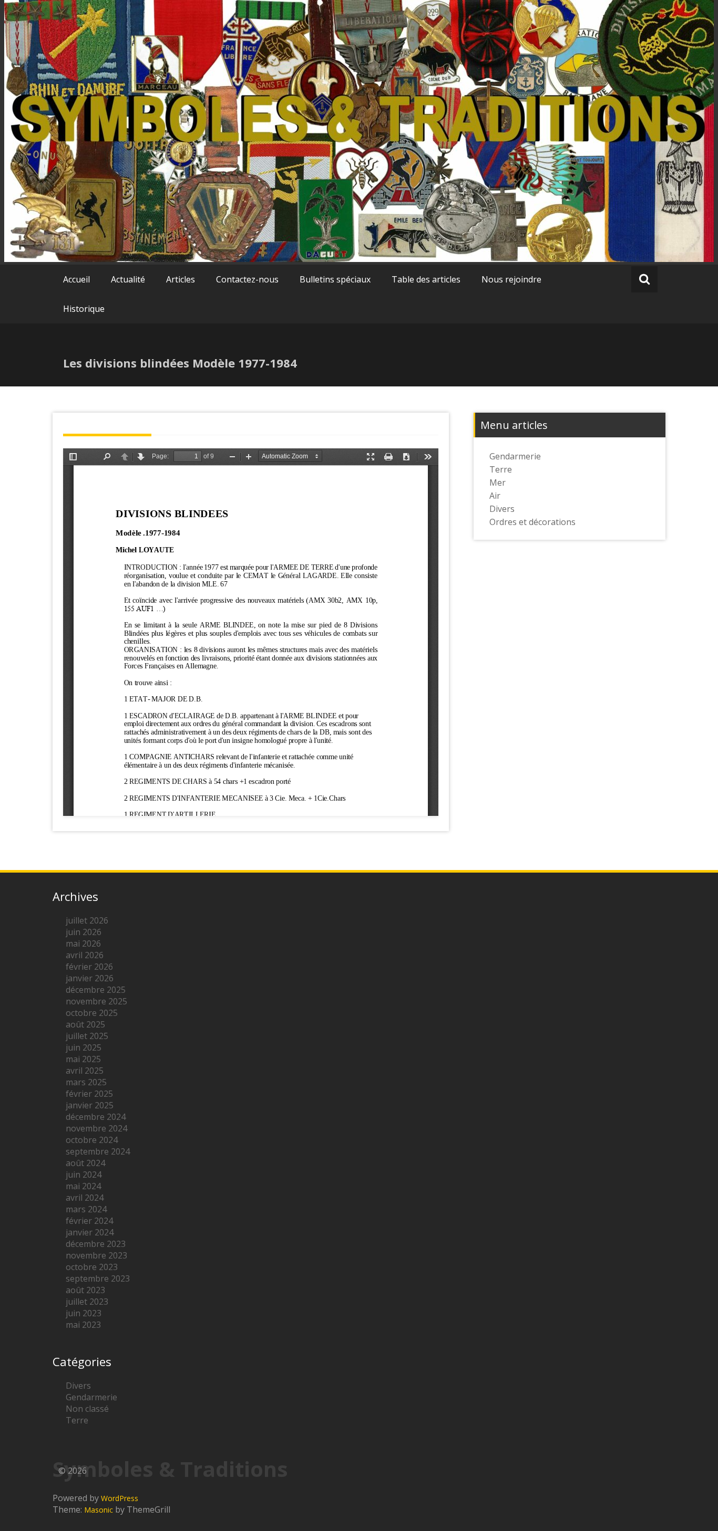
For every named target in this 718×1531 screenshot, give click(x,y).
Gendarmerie (515, 456)
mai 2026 (83, 943)
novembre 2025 (96, 1001)
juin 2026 (83, 932)
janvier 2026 (90, 978)
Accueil (76, 279)
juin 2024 (83, 1174)
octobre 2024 (92, 1140)
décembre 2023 (96, 1244)
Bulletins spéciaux (335, 279)
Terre (500, 469)
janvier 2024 (90, 1232)
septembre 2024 (98, 1151)
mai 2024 (83, 1186)
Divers (502, 509)
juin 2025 (83, 1047)
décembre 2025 (96, 989)
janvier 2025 (90, 1105)
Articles (180, 279)
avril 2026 (85, 955)
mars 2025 (86, 1082)
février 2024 (89, 1220)
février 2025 (89, 1093)
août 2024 (85, 1163)
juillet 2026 (87, 920)
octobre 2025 (92, 1013)
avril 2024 (85, 1197)
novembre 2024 (96, 1128)
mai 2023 (83, 1324)
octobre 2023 (92, 1267)
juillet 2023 (87, 1301)
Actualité (128, 279)
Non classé (87, 1408)
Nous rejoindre (511, 279)
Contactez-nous (247, 279)
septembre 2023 (98, 1278)
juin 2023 (83, 1313)
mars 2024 (86, 1209)
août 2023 (85, 1290)
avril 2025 (85, 1070)
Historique (84, 308)
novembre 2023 (96, 1255)
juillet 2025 (87, 1036)
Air (494, 495)
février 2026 (89, 966)
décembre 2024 (96, 1117)
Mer (497, 482)
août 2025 (85, 1024)
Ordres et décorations (532, 522)
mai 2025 (83, 1059)
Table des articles (426, 279)
